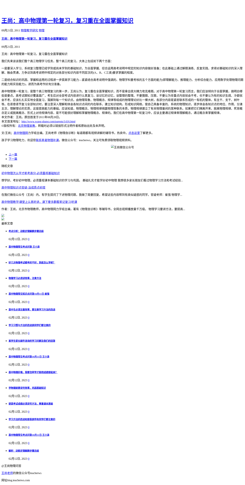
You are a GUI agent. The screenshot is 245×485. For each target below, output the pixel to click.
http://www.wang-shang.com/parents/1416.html (48, 121)
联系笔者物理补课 (47, 140)
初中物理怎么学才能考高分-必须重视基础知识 (30, 173)
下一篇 (13, 158)
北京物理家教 (26, 125)
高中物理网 (21, 132)
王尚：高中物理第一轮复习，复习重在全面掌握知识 (67, 20)
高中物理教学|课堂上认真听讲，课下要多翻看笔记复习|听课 (39, 201)
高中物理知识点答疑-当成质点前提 (23, 187)
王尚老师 (7, 473)
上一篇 (13, 154)
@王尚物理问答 (21, 8)
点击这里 (134, 132)
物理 (41, 30)
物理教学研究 (29, 30)
